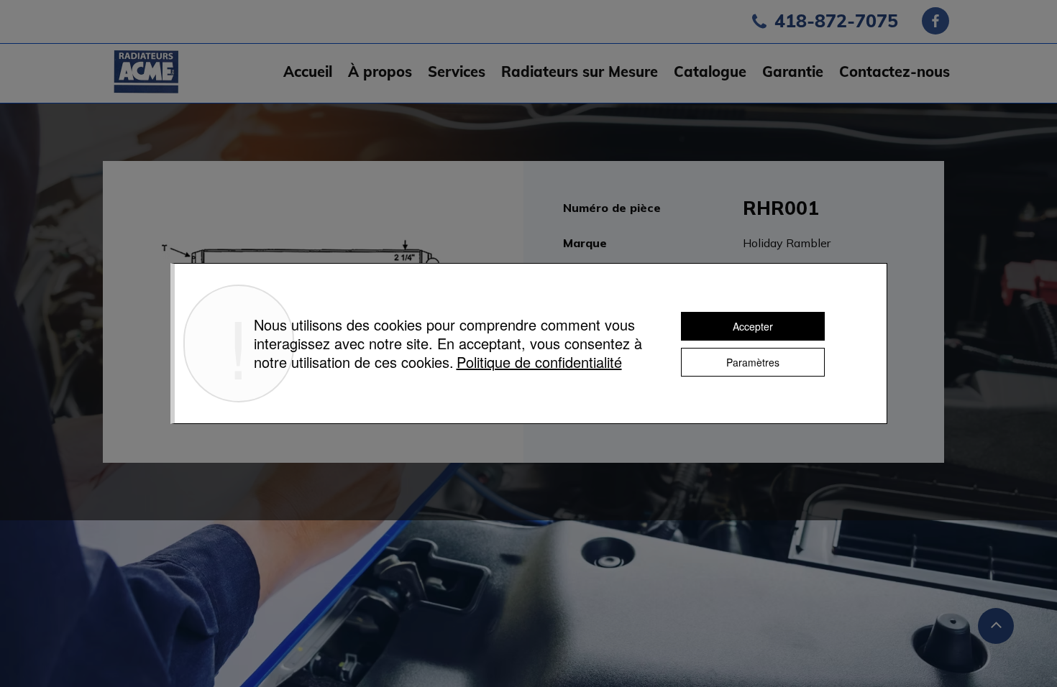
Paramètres (752, 362)
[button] (457, 71)
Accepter (753, 326)
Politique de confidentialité (539, 361)
